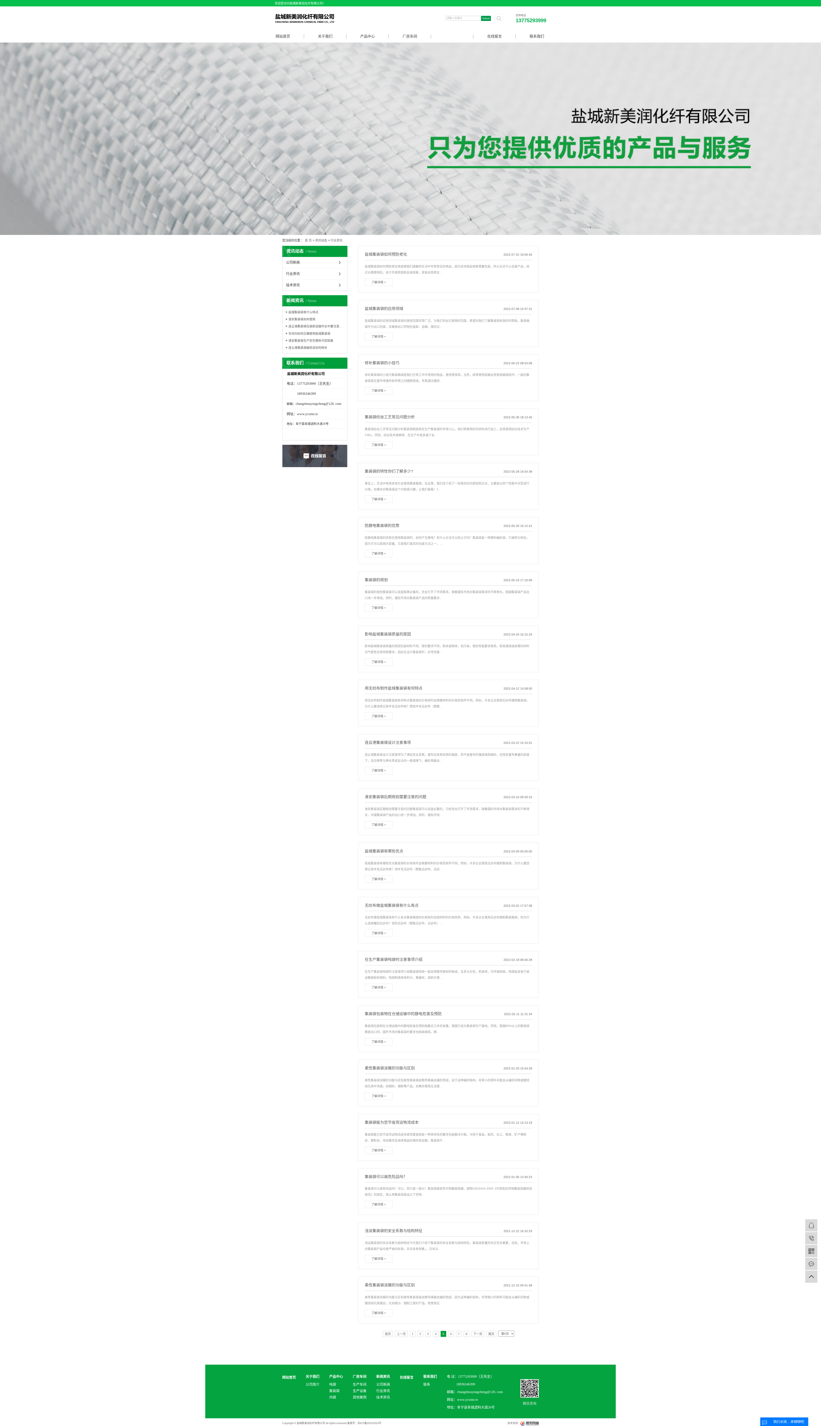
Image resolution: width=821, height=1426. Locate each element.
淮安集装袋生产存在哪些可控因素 (310, 340)
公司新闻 (293, 262)
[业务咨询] (811, 1225)
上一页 (401, 1334)
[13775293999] (811, 1238)
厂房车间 (410, 36)
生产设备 (359, 1391)
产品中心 (367, 36)
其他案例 (359, 1397)
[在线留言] (811, 1264)
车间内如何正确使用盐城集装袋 (309, 333)
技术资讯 (293, 285)
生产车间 (359, 1384)
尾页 (491, 1334)
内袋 (332, 1397)
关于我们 (325, 36)
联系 (426, 1384)
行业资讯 (337, 240)
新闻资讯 (452, 36)
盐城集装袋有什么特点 (303, 312)
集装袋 (334, 1391)
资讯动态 (321, 240)
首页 (388, 1334)
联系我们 (537, 36)
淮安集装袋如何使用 (301, 319)
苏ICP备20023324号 (369, 1423)
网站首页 (283, 36)
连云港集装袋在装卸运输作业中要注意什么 (316, 326)
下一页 (477, 1334)
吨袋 (332, 1384)
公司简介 (312, 1384)
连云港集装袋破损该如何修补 (307, 347)
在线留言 (494, 36)
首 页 (308, 240)
